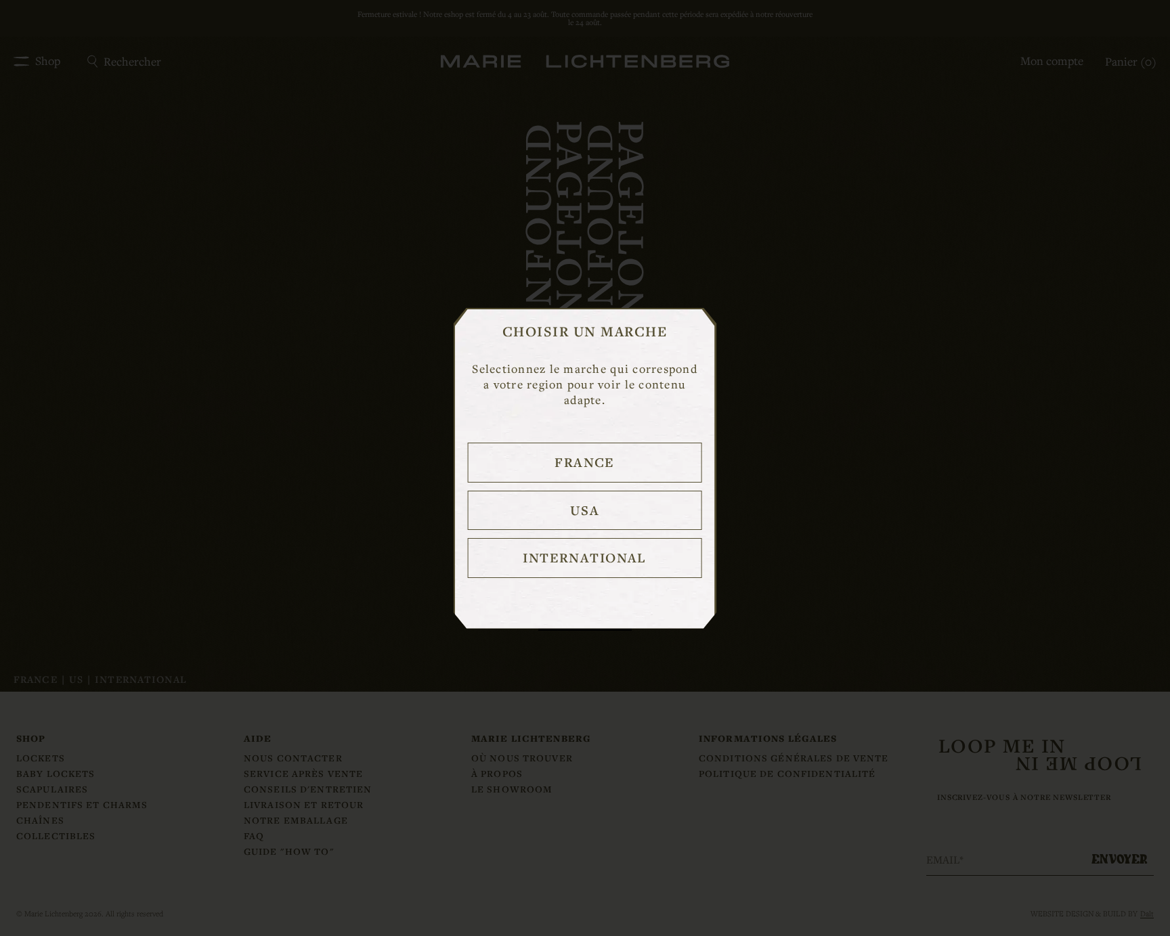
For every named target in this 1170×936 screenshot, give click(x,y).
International (585, 557)
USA (584, 510)
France (585, 462)
